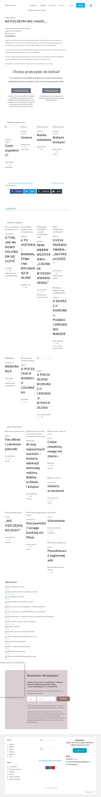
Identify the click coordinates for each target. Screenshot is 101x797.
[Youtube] (53, 767)
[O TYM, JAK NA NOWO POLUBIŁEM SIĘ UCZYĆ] (12, 228)
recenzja (28, 499)
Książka (39, 295)
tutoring (27, 28)
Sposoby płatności (14, 777)
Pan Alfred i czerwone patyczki (13, 444)
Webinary (11, 754)
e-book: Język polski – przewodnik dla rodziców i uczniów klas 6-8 (26, 612)
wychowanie (8, 167)
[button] (51, 90)
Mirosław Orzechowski (54, 528)
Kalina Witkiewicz (10, 537)
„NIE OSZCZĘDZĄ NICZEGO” (14, 525)
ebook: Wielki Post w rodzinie (15, 587)
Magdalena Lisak (26, 285)
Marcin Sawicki (57, 271)
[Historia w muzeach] (53, 478)
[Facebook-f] (47, 767)
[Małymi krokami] (58, 127)
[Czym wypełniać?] (12, 131)
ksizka (55, 346)
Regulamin (12, 772)
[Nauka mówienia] (42, 127)
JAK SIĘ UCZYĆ (9, 234)
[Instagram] (50, 767)
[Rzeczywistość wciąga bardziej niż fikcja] (36, 514)
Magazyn (11, 747)
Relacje (7, 142)
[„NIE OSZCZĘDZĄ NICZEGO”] (14, 512)
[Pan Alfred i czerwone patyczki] (15, 431)
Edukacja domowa (10, 18)
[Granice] (24, 127)
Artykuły (11, 744)
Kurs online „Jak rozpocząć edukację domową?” (21, 631)
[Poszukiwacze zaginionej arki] (56, 542)
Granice (26, 137)
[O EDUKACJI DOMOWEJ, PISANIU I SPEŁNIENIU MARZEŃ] (60, 290)
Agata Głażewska (58, 341)
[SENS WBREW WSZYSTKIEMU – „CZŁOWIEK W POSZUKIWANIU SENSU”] (44, 232)
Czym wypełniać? (12, 150)
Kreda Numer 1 (10, 36)
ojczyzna (50, 468)
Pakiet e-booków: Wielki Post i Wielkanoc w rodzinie (22, 592)
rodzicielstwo (25, 149)
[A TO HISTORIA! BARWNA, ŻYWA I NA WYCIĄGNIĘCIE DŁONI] (28, 229)
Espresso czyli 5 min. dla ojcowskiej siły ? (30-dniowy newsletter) (26, 607)
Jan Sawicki (8, 268)
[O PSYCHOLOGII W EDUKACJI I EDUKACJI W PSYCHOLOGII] (44, 362)
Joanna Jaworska (52, 498)
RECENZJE (24, 236)
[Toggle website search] (95, 5)
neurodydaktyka (10, 386)
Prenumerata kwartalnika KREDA (16, 641)
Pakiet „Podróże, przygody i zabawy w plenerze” (21, 621)
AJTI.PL (93, 792)
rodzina (55, 154)
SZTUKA (7, 517)
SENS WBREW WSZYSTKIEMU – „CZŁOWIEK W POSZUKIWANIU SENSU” (44, 264)
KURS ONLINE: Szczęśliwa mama (16, 651)
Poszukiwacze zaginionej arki (56, 555)
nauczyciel (18, 28)
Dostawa (11, 774)
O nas (10, 757)
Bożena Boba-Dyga (31, 494)
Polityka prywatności (15, 769)
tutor (23, 28)
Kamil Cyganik (9, 378)
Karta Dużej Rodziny (15, 779)
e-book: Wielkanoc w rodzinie (15, 597)
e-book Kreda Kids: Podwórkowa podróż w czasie (21, 656)
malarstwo (8, 542)
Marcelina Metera (10, 456)
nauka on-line (9, 273)
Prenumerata (13, 767)
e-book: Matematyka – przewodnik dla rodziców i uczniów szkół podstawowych (30, 616)
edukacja (7, 28)
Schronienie (56, 521)
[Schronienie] (51, 512)
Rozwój (23, 134)
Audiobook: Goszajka (13, 626)
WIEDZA (23, 365)
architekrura (51, 533)
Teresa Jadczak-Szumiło (44, 414)
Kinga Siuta (50, 463)
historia (13, 28)
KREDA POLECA (30, 441)
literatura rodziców (42, 297)
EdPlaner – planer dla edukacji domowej (18, 646)
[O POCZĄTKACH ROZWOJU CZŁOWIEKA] (28, 359)
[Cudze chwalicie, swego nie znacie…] (57, 432)
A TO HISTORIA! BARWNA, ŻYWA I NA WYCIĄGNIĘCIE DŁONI (28, 259)
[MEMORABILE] (9, 358)
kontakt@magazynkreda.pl (50, 760)
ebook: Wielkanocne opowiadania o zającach (20, 602)
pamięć (13, 383)
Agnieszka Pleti (9, 162)
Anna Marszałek (41, 290)
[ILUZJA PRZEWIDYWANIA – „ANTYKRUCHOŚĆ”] (60, 229)
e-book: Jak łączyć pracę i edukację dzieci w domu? (22, 636)
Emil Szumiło (24, 399)
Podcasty (12, 752)
